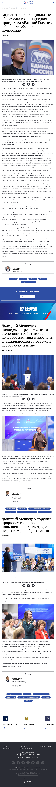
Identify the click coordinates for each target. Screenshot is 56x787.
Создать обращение (27, 297)
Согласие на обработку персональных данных (28, 774)
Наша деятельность (11, 7)
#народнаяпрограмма (28, 282)
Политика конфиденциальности (28, 772)
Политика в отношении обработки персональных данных (28, 773)
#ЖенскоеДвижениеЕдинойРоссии (39, 508)
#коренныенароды (45, 512)
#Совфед (32, 278)
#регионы (42, 278)
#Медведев (22, 508)
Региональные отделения (44, 746)
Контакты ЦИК (6, 748)
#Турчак (23, 278)
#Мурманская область (14, 694)
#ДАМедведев (11, 508)
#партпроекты (10, 512)
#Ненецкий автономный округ (27, 512)
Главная (3, 7)
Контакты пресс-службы (26, 748)
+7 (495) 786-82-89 (28, 754)
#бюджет (13, 278)
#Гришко (28, 700)
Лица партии (23, 746)
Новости (19, 7)
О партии (5, 746)
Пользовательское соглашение (28, 771)
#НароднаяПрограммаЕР (41, 694)
